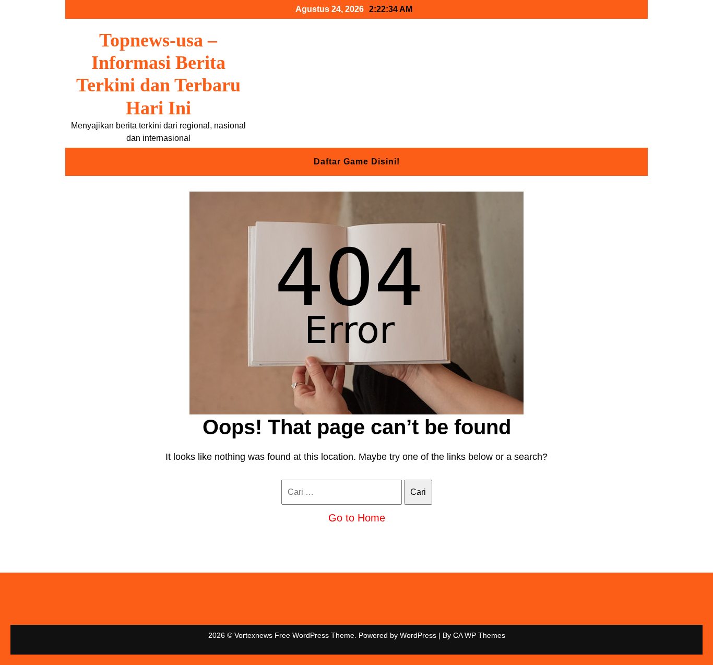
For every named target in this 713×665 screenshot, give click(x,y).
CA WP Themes (479, 635)
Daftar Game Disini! (357, 161)
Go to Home (356, 518)
